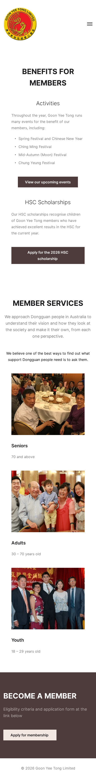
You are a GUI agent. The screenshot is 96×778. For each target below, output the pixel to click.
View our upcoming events (48, 182)
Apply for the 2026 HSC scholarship (47, 255)
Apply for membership (29, 735)
